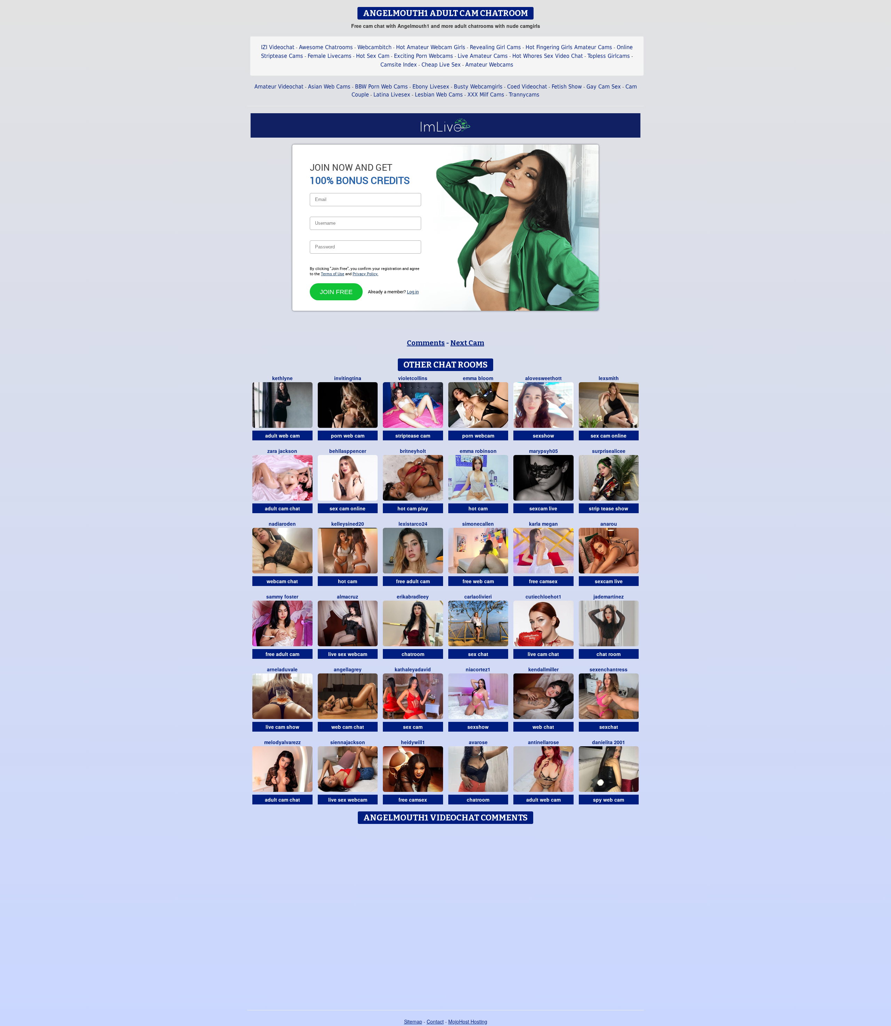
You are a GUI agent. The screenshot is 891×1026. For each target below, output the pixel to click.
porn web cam (347, 435)
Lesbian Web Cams (439, 94)
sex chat (478, 653)
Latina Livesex (391, 94)
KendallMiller (543, 669)
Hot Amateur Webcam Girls (430, 47)
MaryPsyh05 (543, 450)
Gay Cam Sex (603, 86)
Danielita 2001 (608, 742)
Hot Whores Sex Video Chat (547, 56)
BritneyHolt (413, 450)
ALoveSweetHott (543, 378)
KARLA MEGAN (543, 523)
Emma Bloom (478, 378)
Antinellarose (543, 742)
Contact (435, 1021)
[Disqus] (445, 914)
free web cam (478, 581)
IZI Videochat (277, 47)
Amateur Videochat (278, 86)
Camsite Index (398, 64)
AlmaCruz (347, 596)
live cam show (282, 726)
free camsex (543, 581)
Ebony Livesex (430, 86)
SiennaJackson (347, 742)
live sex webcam (347, 653)
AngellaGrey (348, 669)
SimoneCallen (478, 523)
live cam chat (543, 653)
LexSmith (609, 378)
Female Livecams (330, 56)
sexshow (543, 435)
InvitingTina (347, 378)
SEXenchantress (609, 669)
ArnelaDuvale (282, 669)
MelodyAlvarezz (282, 742)
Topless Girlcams (609, 56)
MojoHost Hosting (467, 1021)
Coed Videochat (527, 86)
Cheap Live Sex (441, 64)
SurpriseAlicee (608, 450)
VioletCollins (412, 378)
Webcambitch (374, 47)
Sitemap (413, 1021)
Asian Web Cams (329, 86)
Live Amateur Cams (483, 56)
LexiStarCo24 (413, 523)
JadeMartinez (608, 596)
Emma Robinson (478, 450)
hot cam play (412, 508)
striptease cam (412, 435)
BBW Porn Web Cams (381, 86)
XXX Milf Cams (485, 94)
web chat (543, 726)
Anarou (608, 523)
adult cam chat (282, 508)
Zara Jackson (282, 450)
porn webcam (478, 435)
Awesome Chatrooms (326, 47)
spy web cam (608, 799)
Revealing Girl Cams (495, 47)
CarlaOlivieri (478, 596)
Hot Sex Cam (372, 56)
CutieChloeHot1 (543, 596)
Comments (426, 343)
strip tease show (608, 508)
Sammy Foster (282, 596)
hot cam (478, 508)
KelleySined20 (347, 523)
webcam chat (282, 581)
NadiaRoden (282, 523)
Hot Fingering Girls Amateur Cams (569, 47)
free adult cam (413, 581)
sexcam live (543, 508)
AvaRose (478, 742)
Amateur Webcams (489, 64)
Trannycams (524, 94)
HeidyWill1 (413, 742)
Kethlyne (282, 378)
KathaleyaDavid (413, 669)
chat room (609, 653)
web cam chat (347, 726)
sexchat (608, 726)
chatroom (413, 653)
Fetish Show (567, 86)
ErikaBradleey (413, 596)
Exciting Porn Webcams (423, 56)
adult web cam (282, 435)
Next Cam (467, 343)
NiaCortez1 (478, 669)
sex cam (413, 726)
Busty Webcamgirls (478, 86)
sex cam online (608, 435)
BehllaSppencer (347, 450)
